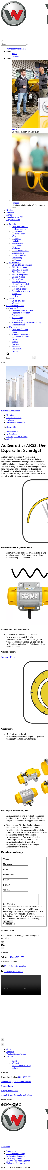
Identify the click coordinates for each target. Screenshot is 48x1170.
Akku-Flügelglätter (20, 270)
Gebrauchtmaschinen (15, 305)
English (9, 219)
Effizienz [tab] (12, 657)
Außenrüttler (11, 434)
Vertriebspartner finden (16, 49)
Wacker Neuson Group (16, 1054)
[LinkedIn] (14, 1105)
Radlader (15, 241)
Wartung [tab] (4, 657)
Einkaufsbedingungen (15, 1163)
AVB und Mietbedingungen (18, 1161)
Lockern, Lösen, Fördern (16, 436)
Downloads (16, 349)
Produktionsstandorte (20, 334)
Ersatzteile (16, 315)
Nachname (8, 864)
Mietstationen (17, 303)
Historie (15, 332)
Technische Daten (13, 417)
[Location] (2, 1105)
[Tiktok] (17, 1105)
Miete (11, 298)
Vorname (7, 859)
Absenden (8, 921)
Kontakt (9, 210)
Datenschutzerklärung (15, 1153)
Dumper (17, 246)
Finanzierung (17, 317)
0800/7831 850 (24, 1077)
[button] (14, 217)
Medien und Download (16, 422)
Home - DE (11, 427)
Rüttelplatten (19, 234)
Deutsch (16, 219)
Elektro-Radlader (19, 281)
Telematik (18, 320)
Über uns (13, 327)
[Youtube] (11, 1105)
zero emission (15, 262)
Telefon (6, 890)
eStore (14, 53)
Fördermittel (17, 296)
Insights (15, 341)
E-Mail (6, 885)
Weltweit (10, 212)
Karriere (9, 215)
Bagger (17, 238)
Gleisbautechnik (18, 325)
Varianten (10, 420)
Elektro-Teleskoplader (21, 284)
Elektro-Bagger (18, 279)
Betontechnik (20, 229)
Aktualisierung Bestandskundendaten (16, 1095)
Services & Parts (16, 308)
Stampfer (18, 231)
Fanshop (15, 56)
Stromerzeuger (18, 253)
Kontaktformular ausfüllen (15, 966)
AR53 (9, 439)
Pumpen (17, 260)
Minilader (16, 248)
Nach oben (5, 1147)
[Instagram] (5, 1105)
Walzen (15, 236)
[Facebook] (8, 1105)
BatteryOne (16, 293)
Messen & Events (21, 337)
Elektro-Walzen (18, 277)
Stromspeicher (20, 255)
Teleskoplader (17, 243)
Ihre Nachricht (9, 904)
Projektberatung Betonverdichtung (26, 322)
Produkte (13, 224)
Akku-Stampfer (18, 272)
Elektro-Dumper (18, 286)
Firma (6, 869)
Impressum (11, 1151)
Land (6, 880)
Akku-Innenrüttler (19, 267)
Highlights (10, 415)
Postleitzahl (8, 874)
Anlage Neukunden (9, 1090)
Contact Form (7, 1086)
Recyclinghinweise (14, 1158)
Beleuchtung (17, 258)
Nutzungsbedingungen (15, 1156)
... (7, 429)
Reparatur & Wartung (21, 313)
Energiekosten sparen (21, 291)
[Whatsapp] (20, 1105)
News (14, 339)
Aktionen (16, 346)
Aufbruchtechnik (21, 250)
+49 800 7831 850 (16, 957)
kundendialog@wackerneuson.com (16, 1081)
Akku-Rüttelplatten (20, 274)
